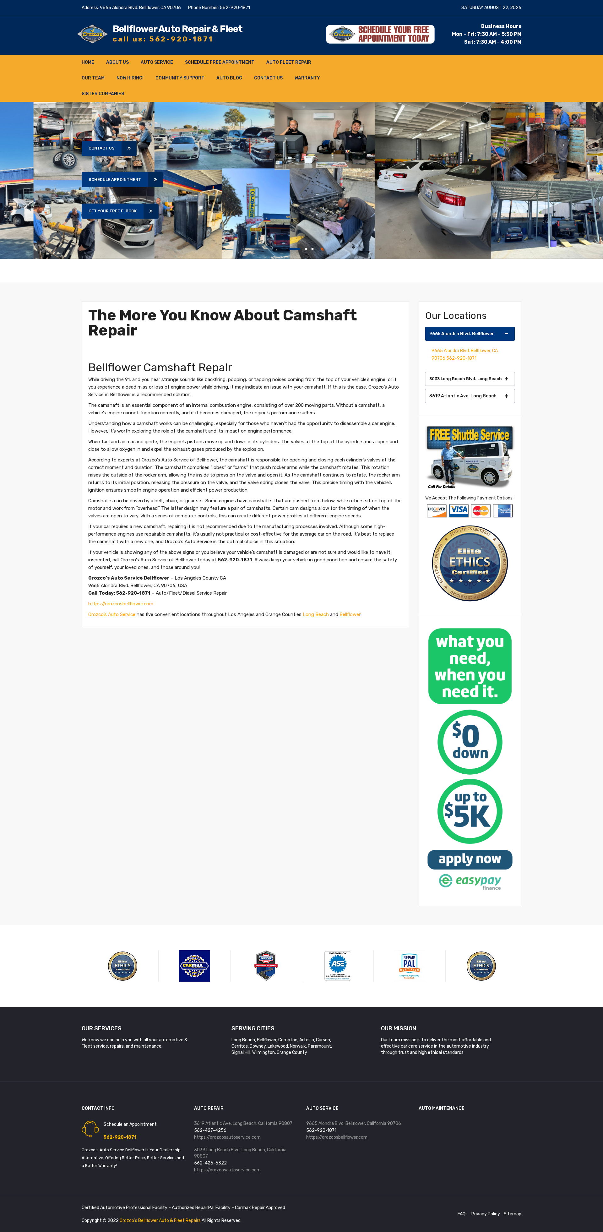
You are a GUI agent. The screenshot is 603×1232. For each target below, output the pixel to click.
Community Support (179, 78)
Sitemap (512, 1214)
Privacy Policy (485, 1214)
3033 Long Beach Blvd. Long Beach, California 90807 (240, 1153)
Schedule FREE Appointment (219, 62)
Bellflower (350, 614)
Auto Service (157, 62)
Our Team (93, 78)
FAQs (463, 1214)
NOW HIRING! (130, 78)
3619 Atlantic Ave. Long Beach (463, 396)
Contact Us (268, 78)
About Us (117, 62)
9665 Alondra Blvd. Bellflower (461, 333)
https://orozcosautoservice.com (227, 1137)
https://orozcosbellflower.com (120, 604)
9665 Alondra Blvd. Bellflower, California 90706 (353, 1123)
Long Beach (316, 614)
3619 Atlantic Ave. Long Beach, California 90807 (243, 1123)
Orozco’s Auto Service (111, 614)
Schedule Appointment (115, 179)
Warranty (307, 78)
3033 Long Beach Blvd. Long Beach (465, 378)
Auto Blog (229, 78)
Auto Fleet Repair (288, 62)
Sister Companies (103, 93)
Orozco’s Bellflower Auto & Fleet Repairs (161, 1220)
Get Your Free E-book (113, 211)
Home (88, 62)
